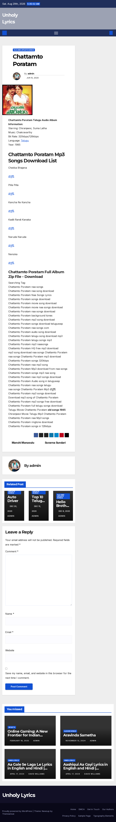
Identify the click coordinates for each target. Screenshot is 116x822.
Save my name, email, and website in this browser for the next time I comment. (38, 675)
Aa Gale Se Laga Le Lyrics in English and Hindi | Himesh (30, 768)
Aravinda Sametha (79, 735)
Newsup (46, 811)
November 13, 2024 (76, 741)
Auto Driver (12, 499)
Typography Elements (103, 816)
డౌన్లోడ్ (11, 176)
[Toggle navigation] (56, 33)
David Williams (37, 774)
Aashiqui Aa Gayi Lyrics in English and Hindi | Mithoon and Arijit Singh (85, 768)
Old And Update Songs (24, 50)
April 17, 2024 (17, 774)
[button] (106, 32)
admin (31, 73)
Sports (11, 727)
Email (9, 632)
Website (9, 650)
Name (9, 613)
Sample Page (84, 816)
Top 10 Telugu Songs (38, 501)
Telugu (25, 140)
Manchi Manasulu (23, 442)
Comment (11, 551)
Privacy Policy (69, 816)
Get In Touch (93, 809)
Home (73, 809)
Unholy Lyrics (18, 795)
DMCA (82, 809)
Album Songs (70, 731)
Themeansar (8, 814)
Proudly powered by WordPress (17, 811)
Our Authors (108, 809)
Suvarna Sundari (55, 442)
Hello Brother (62, 506)
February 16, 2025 (20, 741)
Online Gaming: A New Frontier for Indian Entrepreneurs (28, 735)
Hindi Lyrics (13, 760)
